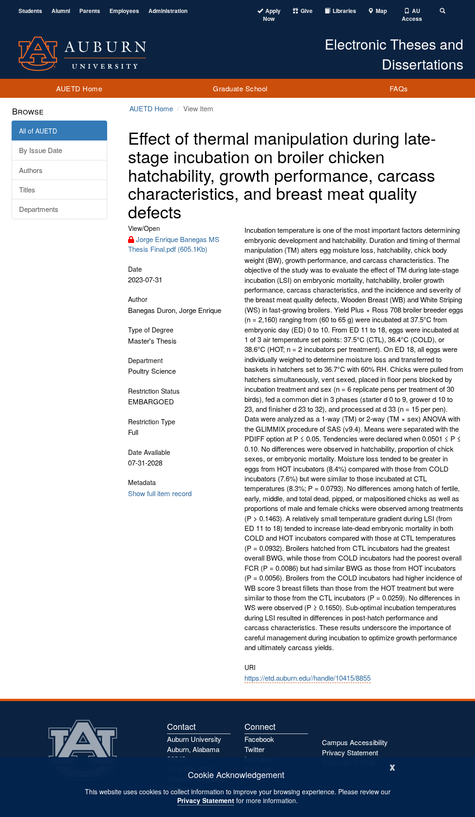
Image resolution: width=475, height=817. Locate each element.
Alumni (60, 11)
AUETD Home (79, 88)
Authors (31, 170)
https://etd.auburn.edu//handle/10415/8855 (307, 678)
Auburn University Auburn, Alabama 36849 (194, 749)
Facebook (259, 739)
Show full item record (160, 493)
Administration (167, 11)
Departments (38, 209)
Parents (89, 11)
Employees (124, 11)
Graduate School (240, 88)
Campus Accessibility (355, 742)
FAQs (399, 88)
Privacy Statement (205, 800)
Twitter (254, 749)
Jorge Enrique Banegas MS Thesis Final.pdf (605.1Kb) (173, 244)
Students (30, 11)
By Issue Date (40, 150)
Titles (27, 189)
